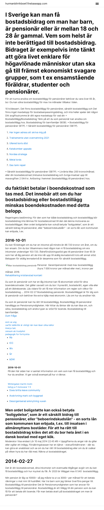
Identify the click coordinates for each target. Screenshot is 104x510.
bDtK (12, 359)
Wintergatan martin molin (20, 384)
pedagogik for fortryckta (17, 334)
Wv (11, 348)
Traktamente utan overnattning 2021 (29, 137)
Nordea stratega (18, 154)
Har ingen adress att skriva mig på (27, 132)
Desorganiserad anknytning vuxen (27, 401)
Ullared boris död (18, 143)
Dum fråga (11, 315)
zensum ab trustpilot (15, 331)
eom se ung (10, 322)
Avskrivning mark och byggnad (26, 395)
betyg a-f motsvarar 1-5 (19, 387)
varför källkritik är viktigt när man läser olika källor (29, 325)
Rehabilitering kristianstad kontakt (23, 275)
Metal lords (15, 159)
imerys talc (10, 328)
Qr (10, 354)
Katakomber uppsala (20, 148)
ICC (11, 343)
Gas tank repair (17, 165)
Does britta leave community (24, 390)
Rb (10, 337)
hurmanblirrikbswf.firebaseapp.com (26, 3)
